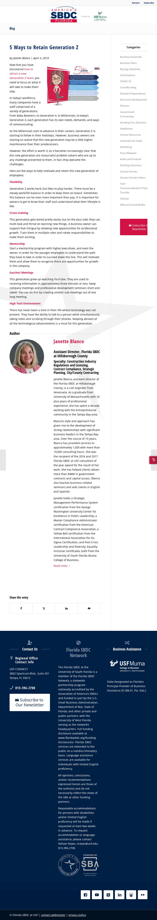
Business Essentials (131, 57)
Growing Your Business (133, 122)
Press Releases (128, 153)
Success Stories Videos (133, 177)
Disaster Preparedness (133, 93)
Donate (136, 2)
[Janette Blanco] (27, 356)
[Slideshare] (131, 894)
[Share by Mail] (89, 608)
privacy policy (77, 915)
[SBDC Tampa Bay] (78, 14)
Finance (124, 105)
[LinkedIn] (119, 894)
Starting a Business (130, 165)
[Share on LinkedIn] (66, 608)
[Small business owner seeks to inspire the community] (3, 460)
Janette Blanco (69, 341)
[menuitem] (136, 3)
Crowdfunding (128, 87)
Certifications (127, 75)
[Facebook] (85, 894)
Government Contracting (127, 114)
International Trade (131, 140)
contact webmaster (53, 915)
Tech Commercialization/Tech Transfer (133, 188)
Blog (12, 28)
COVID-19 (125, 81)
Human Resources (130, 134)
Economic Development (133, 99)
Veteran (124, 198)
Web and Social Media (132, 204)
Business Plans (128, 63)
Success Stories (128, 171)
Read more (61, 565)
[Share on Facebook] (21, 608)
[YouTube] (97, 894)
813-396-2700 (25, 688)
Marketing (126, 147)
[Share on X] (44, 608)
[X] (108, 894)
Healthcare (126, 128)
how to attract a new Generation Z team (22, 73)
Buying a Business (130, 69)
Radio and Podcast (130, 159)
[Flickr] (142, 894)
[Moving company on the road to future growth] (154, 460)
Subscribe (149, 2)
